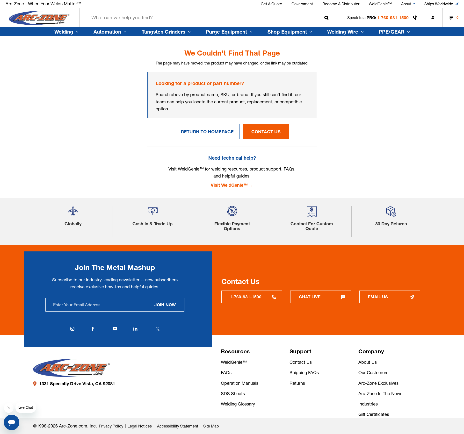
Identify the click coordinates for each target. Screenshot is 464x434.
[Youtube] (115, 328)
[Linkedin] (135, 328)
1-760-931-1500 (393, 17)
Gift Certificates (373, 414)
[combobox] (209, 17)
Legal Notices (140, 426)
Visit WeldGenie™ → (232, 185)
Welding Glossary (238, 404)
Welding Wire (342, 32)
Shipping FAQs (304, 372)
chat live (309, 296)
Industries (368, 404)
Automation (107, 32)
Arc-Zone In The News (380, 393)
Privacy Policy (111, 426)
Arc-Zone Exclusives (378, 383)
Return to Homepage (207, 132)
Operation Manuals (239, 383)
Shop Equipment (287, 32)
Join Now (165, 304)
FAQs (226, 372)
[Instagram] (72, 328)
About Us (367, 362)
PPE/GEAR (392, 32)
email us (378, 296)
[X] (157, 328)
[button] (73, 213)
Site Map (211, 426)
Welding (63, 32)
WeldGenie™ (234, 362)
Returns (297, 383)
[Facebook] (92, 328)
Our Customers (373, 372)
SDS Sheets (233, 393)
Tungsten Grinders (163, 32)
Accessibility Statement (178, 426)
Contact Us (266, 132)
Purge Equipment (226, 32)
